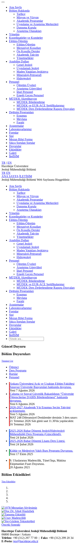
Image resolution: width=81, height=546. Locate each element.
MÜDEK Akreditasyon (23, 98)
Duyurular (15, 146)
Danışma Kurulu (26, 27)
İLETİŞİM (25, 176)
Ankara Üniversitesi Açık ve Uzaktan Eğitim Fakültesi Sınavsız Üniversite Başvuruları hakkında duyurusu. (42, 385)
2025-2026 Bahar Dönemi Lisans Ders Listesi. (37, 440)
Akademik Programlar (30, 20)
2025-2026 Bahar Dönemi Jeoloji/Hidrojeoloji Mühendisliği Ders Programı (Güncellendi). (37, 432)
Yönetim (14, 34)
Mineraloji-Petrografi (29, 75)
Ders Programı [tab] (17, 370)
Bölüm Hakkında (19, 10)
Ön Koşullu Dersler (28, 51)
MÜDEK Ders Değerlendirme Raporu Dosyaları (46, 108)
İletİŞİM (14, 156)
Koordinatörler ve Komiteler (26, 37)
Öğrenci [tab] (14, 367)
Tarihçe (21, 14)
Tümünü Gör (7, 361)
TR (3, 162)
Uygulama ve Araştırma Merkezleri (37, 24)
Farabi (20, 122)
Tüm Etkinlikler (8, 481)
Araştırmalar (16, 125)
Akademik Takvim (28, 54)
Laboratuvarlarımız (20, 129)
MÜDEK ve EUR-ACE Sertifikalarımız (40, 105)
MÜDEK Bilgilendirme (31, 102)
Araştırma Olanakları (29, 31)
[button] (6, 524)
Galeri (12, 153)
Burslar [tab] (13, 373)
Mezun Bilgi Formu (21, 139)
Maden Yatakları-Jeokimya (32, 71)
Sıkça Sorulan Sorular (22, 142)
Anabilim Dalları (19, 61)
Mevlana (22, 119)
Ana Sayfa (15, 7)
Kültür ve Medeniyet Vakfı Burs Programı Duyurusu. (41, 450)
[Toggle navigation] (3, 2)
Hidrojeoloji (24, 78)
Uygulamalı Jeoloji (28, 68)
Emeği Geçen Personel (30, 95)
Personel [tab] (14, 377)
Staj (11, 136)
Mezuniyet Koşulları (29, 47)
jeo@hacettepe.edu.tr (25, 541)
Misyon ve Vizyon (28, 17)
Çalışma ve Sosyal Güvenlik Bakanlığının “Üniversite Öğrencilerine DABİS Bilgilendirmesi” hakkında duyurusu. (42, 397)
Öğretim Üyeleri (26, 85)
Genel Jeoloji (24, 64)
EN (10, 162)
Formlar (13, 132)
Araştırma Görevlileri (29, 88)
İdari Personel (25, 92)
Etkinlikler (15, 149)
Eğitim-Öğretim (18, 41)
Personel (14, 81)
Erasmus (22, 115)
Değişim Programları (21, 112)
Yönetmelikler (25, 58)
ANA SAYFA (10, 176)
